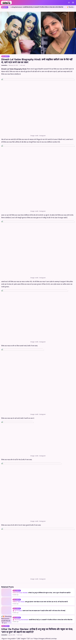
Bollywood (5, 56)
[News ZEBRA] (33, 2)
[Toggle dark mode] (69, 2)
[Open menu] (73, 2)
